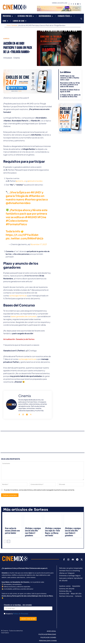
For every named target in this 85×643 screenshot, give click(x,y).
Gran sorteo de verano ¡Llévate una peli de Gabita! (12, 530)
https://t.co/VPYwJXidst (22, 234)
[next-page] (8, 541)
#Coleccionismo (17, 220)
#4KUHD (31, 217)
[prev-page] (5, 541)
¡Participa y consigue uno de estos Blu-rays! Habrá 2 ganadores (33, 532)
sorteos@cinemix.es (18, 295)
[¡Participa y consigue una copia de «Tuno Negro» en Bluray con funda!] (53, 520)
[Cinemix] (11, 404)
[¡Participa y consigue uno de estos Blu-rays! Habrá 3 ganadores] (73, 520)
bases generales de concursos (24, 316)
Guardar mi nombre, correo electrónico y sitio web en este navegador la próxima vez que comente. (39, 490)
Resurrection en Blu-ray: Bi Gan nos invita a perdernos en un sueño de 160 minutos (70, 85)
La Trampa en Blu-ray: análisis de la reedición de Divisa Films (70, 96)
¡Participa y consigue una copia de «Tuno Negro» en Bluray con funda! (53, 532)
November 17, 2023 (38, 244)
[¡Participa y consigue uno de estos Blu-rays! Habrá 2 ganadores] (33, 520)
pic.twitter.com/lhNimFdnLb (24, 238)
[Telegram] (78, 4)
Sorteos (14, 25)
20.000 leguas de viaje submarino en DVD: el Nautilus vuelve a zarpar (69, 78)
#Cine (42, 217)
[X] (80, 4)
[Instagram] (73, 4)
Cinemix (16, 58)
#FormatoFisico (16, 224)
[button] (81, 18)
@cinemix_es (21, 181)
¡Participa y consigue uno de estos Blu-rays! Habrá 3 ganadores (73, 532)
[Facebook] (71, 4)
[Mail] (76, 4)
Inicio (9, 25)
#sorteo (30, 199)
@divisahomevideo (35, 181)
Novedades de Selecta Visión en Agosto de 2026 (70, 90)
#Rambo (35, 195)
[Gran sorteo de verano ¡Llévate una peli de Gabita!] (13, 520)
